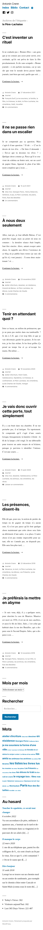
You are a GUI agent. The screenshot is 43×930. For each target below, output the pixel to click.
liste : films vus (32, 776)
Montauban (14, 786)
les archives (19, 662)
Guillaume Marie (34, 741)
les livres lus (31, 763)
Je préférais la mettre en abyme (21, 600)
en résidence (31, 285)
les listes (16, 763)
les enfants (35, 759)
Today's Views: (12, 900)
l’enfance (5, 195)
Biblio (14, 7)
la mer (9, 750)
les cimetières (32, 381)
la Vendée (29, 750)
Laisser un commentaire (14, 484)
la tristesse (10, 101)
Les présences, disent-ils (16, 507)
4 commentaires (11, 387)
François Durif (10, 98)
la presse (14, 750)
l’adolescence (7, 378)
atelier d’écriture (11, 285)
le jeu (12, 195)
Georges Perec (18, 192)
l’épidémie (18, 378)
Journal (8, 95)
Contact (24, 7)
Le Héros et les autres (27, 754)
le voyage (19, 776)
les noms (14, 768)
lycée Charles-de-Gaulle (17, 291)
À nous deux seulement (13, 222)
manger (25, 384)
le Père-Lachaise (28, 101)
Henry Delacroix (31, 192)
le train (31, 772)
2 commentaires (11, 294)
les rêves (12, 772)
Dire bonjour (8, 866)
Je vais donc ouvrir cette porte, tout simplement (19, 411)
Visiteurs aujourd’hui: (15, 904)
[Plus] (32, 8)
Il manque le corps (11, 839)
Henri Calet (22, 375)
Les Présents (25, 572)
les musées (6, 768)
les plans (32, 195)
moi (8, 786)
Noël (13, 104)
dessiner (21, 285)
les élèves (15, 572)
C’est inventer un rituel (17, 39)
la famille (32, 98)
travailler (19, 104)
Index (5, 7)
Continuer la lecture (12, 81)
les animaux (14, 479)
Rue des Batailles (13, 198)
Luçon (4, 781)
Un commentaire (11, 107)
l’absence (8, 569)
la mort (15, 569)
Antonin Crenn (10, 3)
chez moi (8, 192)
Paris (4, 198)
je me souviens (22, 98)
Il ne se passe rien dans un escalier (18, 129)
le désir (18, 101)
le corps (10, 754)
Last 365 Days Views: (15, 908)
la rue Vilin (29, 659)
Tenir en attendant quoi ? (19, 316)
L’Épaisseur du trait (30, 781)
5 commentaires (11, 668)
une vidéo (18, 790)
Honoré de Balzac (9, 288)
